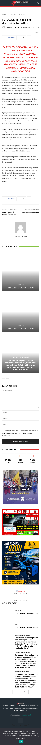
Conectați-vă (20, 455)
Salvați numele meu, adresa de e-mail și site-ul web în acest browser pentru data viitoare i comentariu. (20, 433)
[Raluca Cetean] (4, 27)
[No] (38, 736)
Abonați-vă (33, 455)
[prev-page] (3, 377)
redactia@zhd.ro (26, 715)
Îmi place (8, 455)
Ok (21, 741)
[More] (29, 37)
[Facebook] (20, 720)
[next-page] (7, 377)
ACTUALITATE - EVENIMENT (16, 14)
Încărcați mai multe (20, 692)
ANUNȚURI (20, 284)
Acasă (4, 14)
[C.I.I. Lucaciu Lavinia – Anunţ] (20, 270)
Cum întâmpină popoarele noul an (9, 213)
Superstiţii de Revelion (30, 212)
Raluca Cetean (13, 27)
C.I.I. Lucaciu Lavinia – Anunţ (21, 288)
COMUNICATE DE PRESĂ (20, 357)
